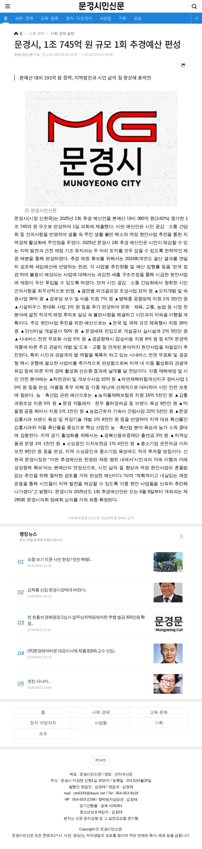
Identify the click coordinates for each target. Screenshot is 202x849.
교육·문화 (159, 712)
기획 (159, 723)
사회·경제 (101, 712)
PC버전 (100, 760)
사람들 (101, 723)
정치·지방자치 (43, 723)
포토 (43, 733)
